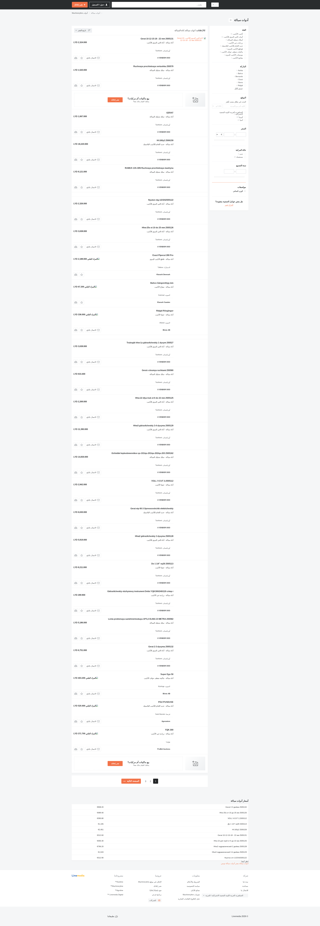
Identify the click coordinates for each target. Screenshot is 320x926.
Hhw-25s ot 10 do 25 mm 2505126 (157, 228)
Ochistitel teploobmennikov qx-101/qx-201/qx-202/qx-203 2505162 (142, 453)
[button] (81, 58)
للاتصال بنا (244, 890)
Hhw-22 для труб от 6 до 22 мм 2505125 (230, 841)
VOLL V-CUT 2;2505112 (162, 481)
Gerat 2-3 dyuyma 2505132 (160, 647)
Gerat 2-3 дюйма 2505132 (236, 807)
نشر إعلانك (115, 100)
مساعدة (245, 886)
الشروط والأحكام (193, 882)
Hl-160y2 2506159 (165, 140)
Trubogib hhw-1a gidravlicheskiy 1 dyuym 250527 (150, 343)
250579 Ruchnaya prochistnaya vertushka (153, 66)
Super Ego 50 (166, 674)
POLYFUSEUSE (165, 702)
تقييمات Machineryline (191, 895)
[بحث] (203, 4)
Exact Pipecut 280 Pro (162, 255)
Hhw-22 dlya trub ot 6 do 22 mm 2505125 (154, 398)
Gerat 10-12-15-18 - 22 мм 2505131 (232, 835)
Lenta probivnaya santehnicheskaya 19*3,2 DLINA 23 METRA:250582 (140, 619)
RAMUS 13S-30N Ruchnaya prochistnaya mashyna (149, 168)
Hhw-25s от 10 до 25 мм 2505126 (233, 813)
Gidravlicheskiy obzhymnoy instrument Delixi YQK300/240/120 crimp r (140, 591)
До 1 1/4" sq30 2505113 (237, 824)
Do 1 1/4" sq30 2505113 (162, 564)
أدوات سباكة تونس (228, 863)
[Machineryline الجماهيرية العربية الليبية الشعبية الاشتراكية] (235, 5)
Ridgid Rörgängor (164, 311)
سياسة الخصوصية (193, 886)
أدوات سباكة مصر (241, 863)
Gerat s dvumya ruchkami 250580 (157, 370)
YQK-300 (169, 730)
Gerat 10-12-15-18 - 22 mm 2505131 (157, 39)
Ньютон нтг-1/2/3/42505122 (235, 858)
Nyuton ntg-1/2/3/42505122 (160, 200)
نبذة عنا (245, 882)
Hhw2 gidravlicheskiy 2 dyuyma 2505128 (154, 536)
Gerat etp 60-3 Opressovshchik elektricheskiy (151, 508)
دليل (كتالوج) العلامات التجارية (189, 899)
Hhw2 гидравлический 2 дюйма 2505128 (230, 846)
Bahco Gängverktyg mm (161, 283)
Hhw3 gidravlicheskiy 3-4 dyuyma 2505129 (153, 426)
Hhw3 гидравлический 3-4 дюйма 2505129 (229, 852)
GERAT (169, 113)
